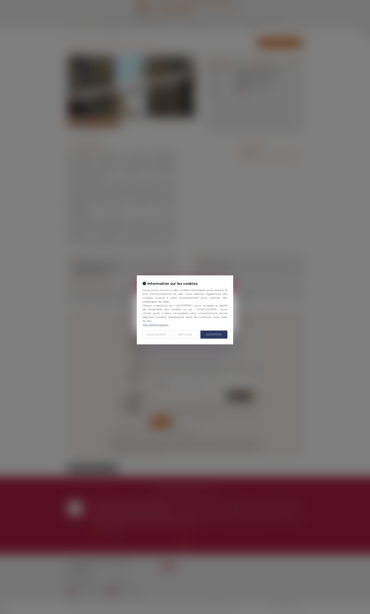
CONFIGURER (156, 334)
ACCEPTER (213, 334)
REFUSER (185, 334)
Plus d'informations (155, 324)
